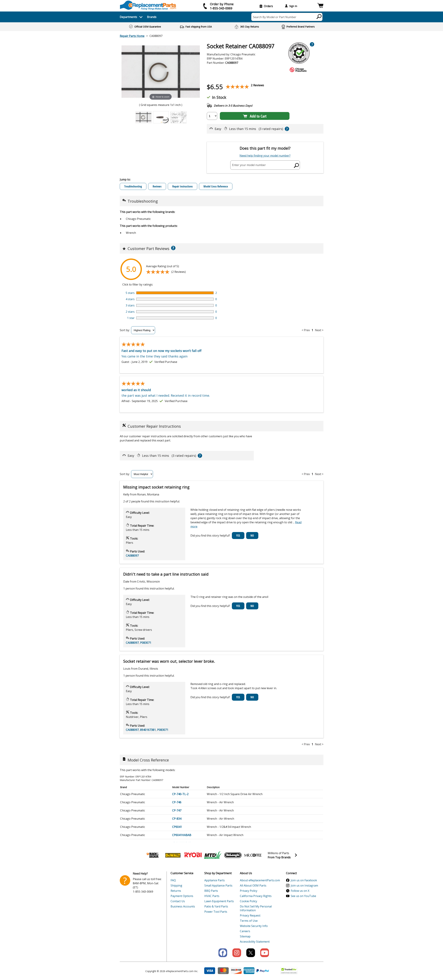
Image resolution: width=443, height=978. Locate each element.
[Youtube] (264, 952)
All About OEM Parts (253, 885)
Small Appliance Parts (218, 885)
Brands (151, 17)
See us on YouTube (303, 896)
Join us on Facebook (304, 880)
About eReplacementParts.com (260, 880)
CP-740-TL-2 (180, 794)
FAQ (173, 880)
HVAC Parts (211, 896)
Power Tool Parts (215, 912)
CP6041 (177, 827)
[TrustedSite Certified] (289, 970)
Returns (176, 891)
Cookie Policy (248, 901)
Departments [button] (128, 17)
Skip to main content (221, 8)
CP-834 (176, 819)
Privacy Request (250, 915)
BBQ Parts (211, 891)
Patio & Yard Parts (216, 906)
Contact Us (178, 901)
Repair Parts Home (132, 36)
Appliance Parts (214, 880)
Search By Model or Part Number (274, 17)
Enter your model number (249, 165)
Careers (245, 931)
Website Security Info (254, 926)
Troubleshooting (133, 186)
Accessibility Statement (255, 942)
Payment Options (182, 896)
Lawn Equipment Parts (219, 901)
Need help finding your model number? (265, 155)
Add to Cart (258, 116)
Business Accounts (183, 906)
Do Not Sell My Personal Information (256, 908)
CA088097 (132, 555)
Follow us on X (300, 891)
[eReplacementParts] (148, 5)
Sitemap (245, 936)
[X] (250, 952)
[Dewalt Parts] (173, 855)
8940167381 (148, 730)
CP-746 (176, 802)
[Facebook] (222, 952)
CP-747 (176, 810)
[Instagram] (236, 952)
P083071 (145, 643)
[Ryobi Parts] (193, 855)
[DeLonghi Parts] (233, 855)
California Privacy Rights (256, 896)
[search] (319, 16)
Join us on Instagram (304, 885)
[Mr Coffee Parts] (253, 855)
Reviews (157, 186)
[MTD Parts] (213, 855)
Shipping (176, 885)
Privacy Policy (248, 891)
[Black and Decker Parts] (153, 855)
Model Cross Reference (215, 186)
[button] (320, 6)
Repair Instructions (182, 186)
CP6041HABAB (181, 835)
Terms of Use (249, 921)
